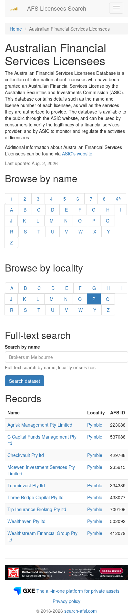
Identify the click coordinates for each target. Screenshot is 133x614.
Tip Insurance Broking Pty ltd (36, 509)
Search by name (22, 346)
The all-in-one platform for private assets (77, 591)
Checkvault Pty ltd (25, 455)
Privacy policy (66, 601)
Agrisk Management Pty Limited (39, 424)
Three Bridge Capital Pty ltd (35, 497)
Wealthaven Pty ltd (26, 521)
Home (16, 28)
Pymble (94, 424)
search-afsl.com (80, 611)
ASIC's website (77, 153)
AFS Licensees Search (56, 8)
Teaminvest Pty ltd (26, 485)
